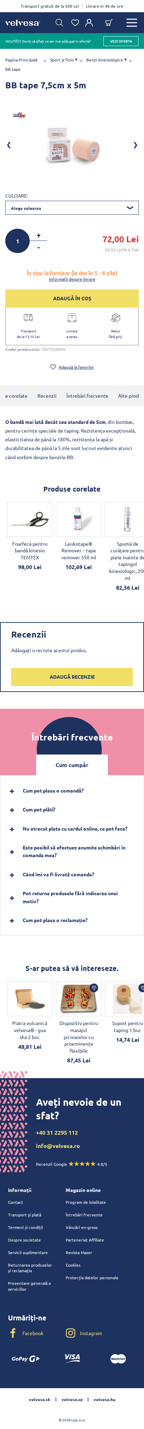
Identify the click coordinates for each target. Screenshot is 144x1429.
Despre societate (24, 1240)
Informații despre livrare (72, 279)
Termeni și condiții (25, 1227)
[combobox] (72, 208)
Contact (15, 1202)
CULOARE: (16, 195)
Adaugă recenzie (72, 676)
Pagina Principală (21, 59)
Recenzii (47, 395)
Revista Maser (79, 1252)
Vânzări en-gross (82, 1227)
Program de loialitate (86, 1202)
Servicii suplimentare (28, 1252)
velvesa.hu (104, 1399)
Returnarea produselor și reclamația (30, 1268)
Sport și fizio (62, 59)
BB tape (13, 69)
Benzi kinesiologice (104, 59)
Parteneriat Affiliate (85, 1240)
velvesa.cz (72, 1399)
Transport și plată (24, 1214)
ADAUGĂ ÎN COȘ (72, 298)
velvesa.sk (39, 1399)
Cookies (73, 1265)
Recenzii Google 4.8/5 (71, 1164)
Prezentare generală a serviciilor (29, 1286)
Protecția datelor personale (92, 1277)
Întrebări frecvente (87, 395)
